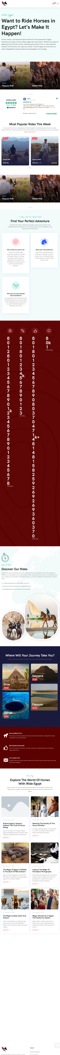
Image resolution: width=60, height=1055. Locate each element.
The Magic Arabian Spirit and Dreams (14, 917)
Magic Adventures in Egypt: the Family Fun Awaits (43, 917)
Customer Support (35, 1052)
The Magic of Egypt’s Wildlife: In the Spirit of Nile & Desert (15, 870)
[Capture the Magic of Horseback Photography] (45, 853)
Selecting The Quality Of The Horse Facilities (43, 824)
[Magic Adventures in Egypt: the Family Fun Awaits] (45, 899)
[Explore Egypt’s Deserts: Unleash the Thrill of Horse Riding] (15, 806)
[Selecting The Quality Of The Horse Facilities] (45, 806)
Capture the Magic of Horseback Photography (41, 870)
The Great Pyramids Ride (11, 159)
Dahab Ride (36, 159)
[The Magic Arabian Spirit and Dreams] (15, 899)
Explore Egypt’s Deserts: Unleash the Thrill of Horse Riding (14, 825)
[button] (28, 94)
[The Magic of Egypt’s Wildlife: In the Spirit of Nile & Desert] (15, 853)
